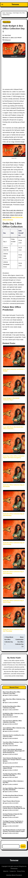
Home (3, 12)
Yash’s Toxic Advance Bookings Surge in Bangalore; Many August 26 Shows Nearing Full (13, 751)
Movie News (9, 12)
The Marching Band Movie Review (13, 795)
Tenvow (15, 4)
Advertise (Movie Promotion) (14, 875)
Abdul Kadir (8, 35)
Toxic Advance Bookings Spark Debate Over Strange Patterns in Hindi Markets (14, 759)
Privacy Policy (21, 871)
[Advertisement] (14, 74)
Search (23, 846)
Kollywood (7, 40)
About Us (5, 871)
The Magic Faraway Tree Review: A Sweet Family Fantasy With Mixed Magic (13, 823)
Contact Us (13, 871)
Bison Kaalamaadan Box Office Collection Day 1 (19, 642)
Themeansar (13, 868)
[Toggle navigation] (2, 4)
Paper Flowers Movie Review (11, 801)
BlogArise (22, 866)
